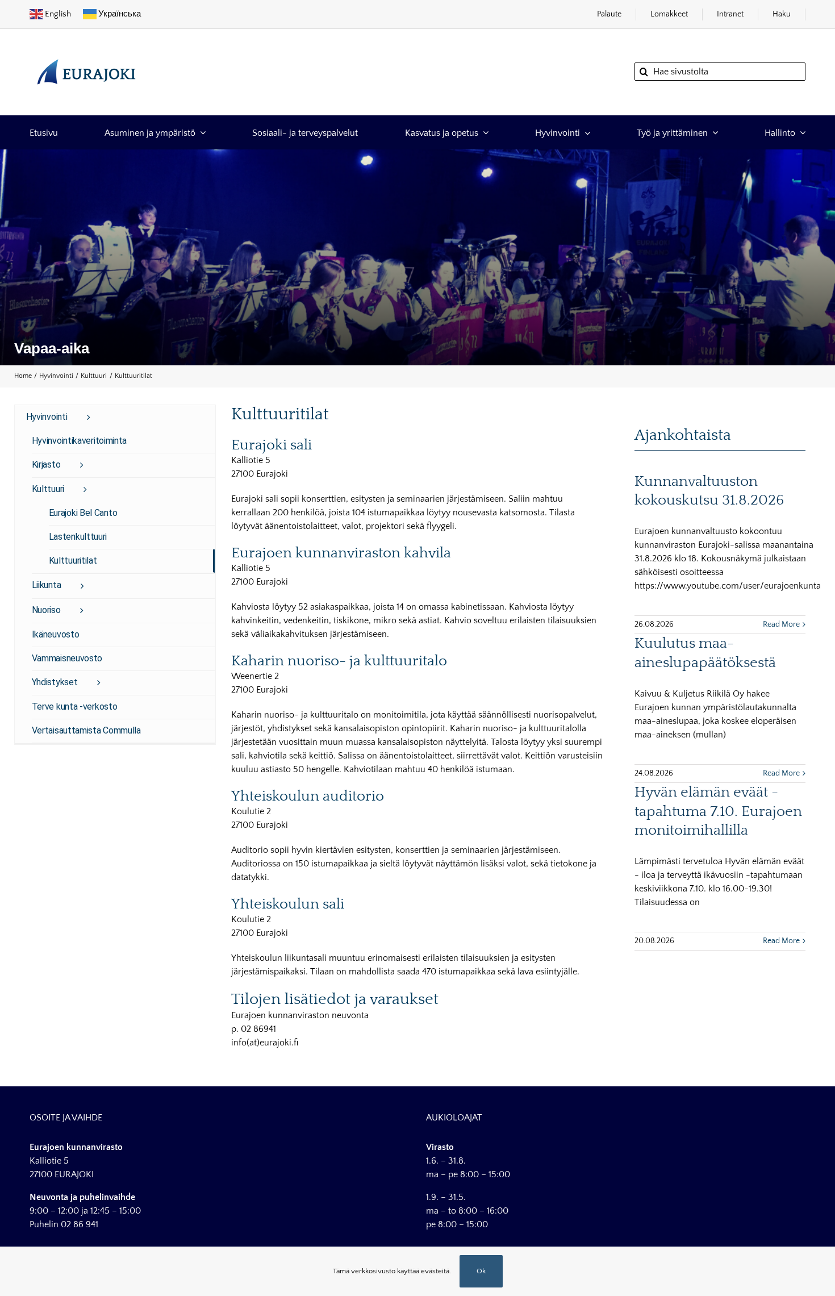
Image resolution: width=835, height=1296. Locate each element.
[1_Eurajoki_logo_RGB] (86, 53)
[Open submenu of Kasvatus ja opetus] (483, 132)
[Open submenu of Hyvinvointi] (585, 132)
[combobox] (719, 71)
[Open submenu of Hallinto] (800, 132)
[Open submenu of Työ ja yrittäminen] (713, 132)
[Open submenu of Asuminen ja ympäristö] (200, 132)
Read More (781, 624)
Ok (481, 1271)
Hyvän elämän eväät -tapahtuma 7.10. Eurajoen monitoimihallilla (718, 811)
